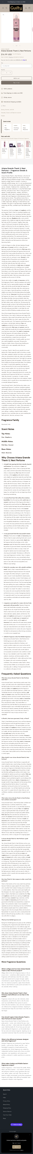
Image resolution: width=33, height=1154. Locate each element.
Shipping (11, 57)
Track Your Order (7, 1115)
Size (2, 63)
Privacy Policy (6, 1101)
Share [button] (4, 106)
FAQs (4, 1097)
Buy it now (16, 83)
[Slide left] (13, 45)
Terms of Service (7, 1111)
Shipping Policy (7, 1108)
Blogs (4, 1118)
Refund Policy (6, 1104)
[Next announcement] (30, 2)
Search (5, 1094)
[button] (3, 8)
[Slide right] (20, 45)
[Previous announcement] (3, 2)
